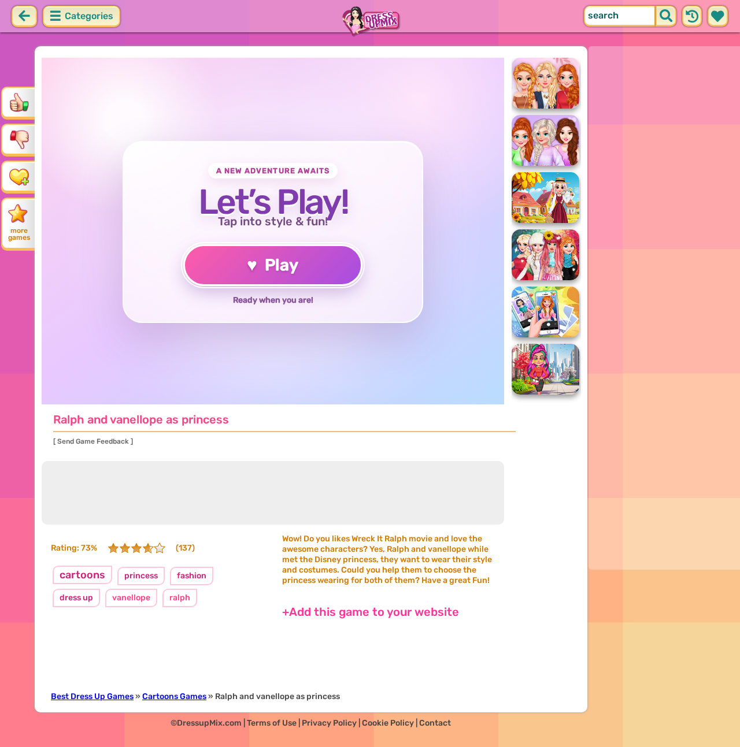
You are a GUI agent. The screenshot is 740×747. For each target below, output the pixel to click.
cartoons (82, 574)
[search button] (666, 16)
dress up (76, 598)
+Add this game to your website (370, 612)
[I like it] (19, 102)
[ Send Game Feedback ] (93, 441)
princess (141, 576)
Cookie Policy (388, 723)
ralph (179, 598)
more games (19, 233)
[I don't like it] (19, 139)
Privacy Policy (329, 723)
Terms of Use (272, 723)
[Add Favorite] (19, 176)
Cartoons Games (174, 696)
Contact (435, 723)
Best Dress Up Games (92, 696)
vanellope (131, 598)
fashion (191, 576)
